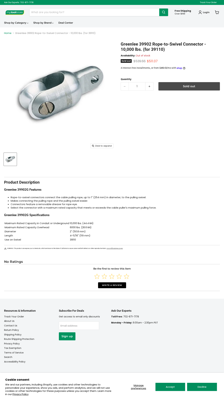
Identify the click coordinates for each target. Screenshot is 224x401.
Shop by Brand (42, 22)
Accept (170, 387)
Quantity (126, 79)
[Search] (163, 12)
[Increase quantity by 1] (149, 86)
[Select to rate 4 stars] (119, 276)
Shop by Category (15, 22)
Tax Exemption (12, 348)
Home (7, 33)
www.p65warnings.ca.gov (115, 248)
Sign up (67, 336)
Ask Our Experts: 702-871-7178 (18, 2)
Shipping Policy (12, 334)
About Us (9, 321)
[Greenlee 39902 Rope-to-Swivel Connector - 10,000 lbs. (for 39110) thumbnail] (10, 159)
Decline (202, 387)
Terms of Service (14, 352)
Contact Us (10, 325)
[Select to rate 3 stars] (111, 276)
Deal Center (65, 22)
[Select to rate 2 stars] (104, 276)
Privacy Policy (20, 394)
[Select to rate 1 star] (97, 276)
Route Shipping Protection (19, 339)
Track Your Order (208, 2)
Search (8, 357)
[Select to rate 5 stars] (126, 276)
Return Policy (11, 330)
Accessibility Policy (14, 361)
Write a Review (112, 285)
